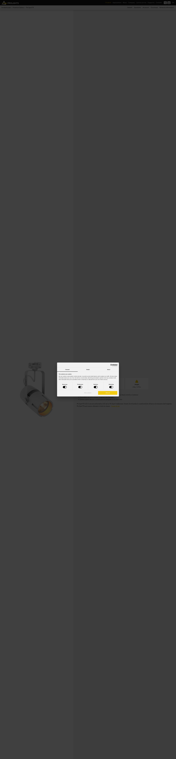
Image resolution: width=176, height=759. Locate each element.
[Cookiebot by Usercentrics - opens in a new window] (111, 365)
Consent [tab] (67, 369)
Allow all (108, 392)
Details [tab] (88, 369)
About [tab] (108, 369)
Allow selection (87, 392)
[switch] (80, 387)
